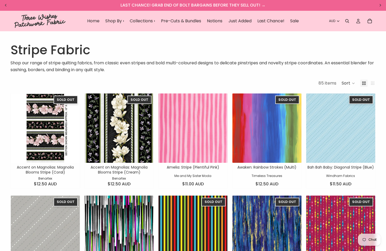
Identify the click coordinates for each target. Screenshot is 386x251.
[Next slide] (72, 128)
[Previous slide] (19, 128)
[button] (348, 83)
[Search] (347, 21)
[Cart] (369, 21)
